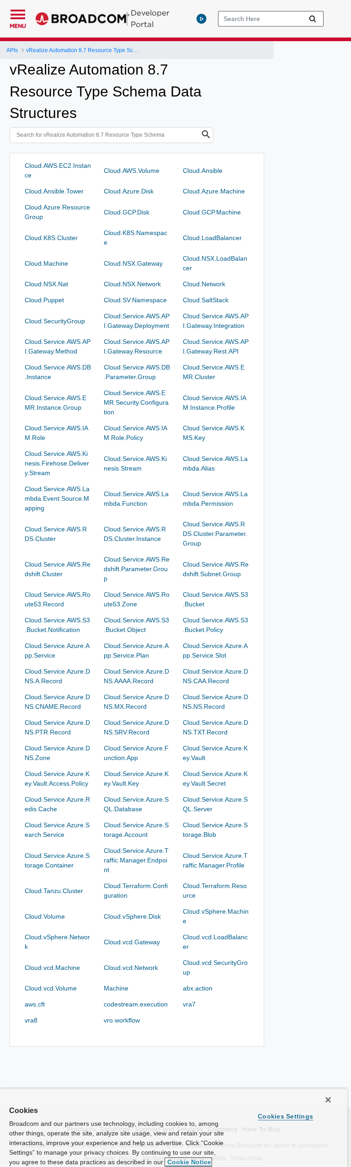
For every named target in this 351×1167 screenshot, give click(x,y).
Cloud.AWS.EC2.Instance (58, 170)
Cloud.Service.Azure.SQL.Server (215, 804)
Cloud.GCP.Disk (126, 212)
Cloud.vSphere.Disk (132, 916)
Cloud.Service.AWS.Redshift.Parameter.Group (137, 569)
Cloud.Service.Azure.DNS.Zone (57, 752)
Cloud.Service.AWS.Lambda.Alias (215, 463)
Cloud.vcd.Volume (51, 988)
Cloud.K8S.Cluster (51, 237)
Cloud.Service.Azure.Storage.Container (57, 860)
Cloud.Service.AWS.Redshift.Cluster (57, 569)
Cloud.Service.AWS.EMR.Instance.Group (55, 402)
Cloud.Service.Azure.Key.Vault (215, 752)
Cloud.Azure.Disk (129, 191)
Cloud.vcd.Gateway (132, 942)
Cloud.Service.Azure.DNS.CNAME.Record (57, 701)
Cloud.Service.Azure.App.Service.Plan (136, 650)
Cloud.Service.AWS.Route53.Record (57, 599)
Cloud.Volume (45, 916)
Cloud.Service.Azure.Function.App (136, 752)
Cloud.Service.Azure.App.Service (57, 650)
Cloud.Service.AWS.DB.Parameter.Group (137, 372)
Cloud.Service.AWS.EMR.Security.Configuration (136, 402)
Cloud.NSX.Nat (46, 284)
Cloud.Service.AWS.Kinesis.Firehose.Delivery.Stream (57, 463)
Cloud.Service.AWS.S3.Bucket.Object (136, 624)
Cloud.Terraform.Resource (215, 890)
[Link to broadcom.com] (82, 19)
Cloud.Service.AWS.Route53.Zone (137, 599)
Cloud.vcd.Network (131, 967)
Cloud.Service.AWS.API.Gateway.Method (57, 346)
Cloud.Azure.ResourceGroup (57, 211)
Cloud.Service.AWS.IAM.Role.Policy (135, 432)
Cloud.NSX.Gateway (133, 263)
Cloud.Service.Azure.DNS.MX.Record (136, 701)
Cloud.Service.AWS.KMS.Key (214, 432)
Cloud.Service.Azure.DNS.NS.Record (215, 701)
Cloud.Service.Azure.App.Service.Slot (215, 650)
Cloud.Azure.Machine (214, 191)
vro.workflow (122, 1020)
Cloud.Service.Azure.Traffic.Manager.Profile (215, 860)
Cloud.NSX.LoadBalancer (215, 263)
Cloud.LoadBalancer (212, 237)
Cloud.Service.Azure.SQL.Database (136, 804)
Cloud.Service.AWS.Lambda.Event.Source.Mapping (57, 498)
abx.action (198, 988)
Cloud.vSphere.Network (57, 941)
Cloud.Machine (46, 263)
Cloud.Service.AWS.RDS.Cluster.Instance (135, 533)
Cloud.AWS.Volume (132, 170)
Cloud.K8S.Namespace (135, 237)
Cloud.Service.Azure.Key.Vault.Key (136, 778)
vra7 (189, 1004)
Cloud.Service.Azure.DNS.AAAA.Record (136, 676)
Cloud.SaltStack (206, 300)
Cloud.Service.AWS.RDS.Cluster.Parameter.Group (215, 533)
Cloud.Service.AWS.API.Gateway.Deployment (137, 320)
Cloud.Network (204, 284)
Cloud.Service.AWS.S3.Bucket (215, 599)
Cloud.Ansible (203, 170)
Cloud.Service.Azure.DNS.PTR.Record (57, 727)
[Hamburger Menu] (18, 13)
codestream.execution (136, 1004)
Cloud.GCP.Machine (212, 212)
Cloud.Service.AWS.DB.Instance (58, 372)
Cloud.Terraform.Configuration (136, 890)
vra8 (31, 1020)
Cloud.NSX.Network (132, 284)
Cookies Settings (285, 1116)
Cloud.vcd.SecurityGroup (215, 967)
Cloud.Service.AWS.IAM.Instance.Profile (214, 402)
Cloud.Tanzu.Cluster (54, 890)
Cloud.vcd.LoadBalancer (215, 941)
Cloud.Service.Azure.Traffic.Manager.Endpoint (136, 860)
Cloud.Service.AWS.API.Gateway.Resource (137, 346)
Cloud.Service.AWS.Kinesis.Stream (135, 463)
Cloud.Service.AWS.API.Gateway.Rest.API (216, 346)
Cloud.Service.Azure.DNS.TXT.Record (215, 727)
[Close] (328, 1100)
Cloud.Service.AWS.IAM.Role (56, 432)
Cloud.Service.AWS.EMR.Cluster (214, 372)
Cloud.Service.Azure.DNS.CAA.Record (215, 676)
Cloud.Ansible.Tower (54, 191)
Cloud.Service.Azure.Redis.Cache (57, 804)
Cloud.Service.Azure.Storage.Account (136, 829)
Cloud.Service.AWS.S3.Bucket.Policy (215, 624)
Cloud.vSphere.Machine (216, 916)
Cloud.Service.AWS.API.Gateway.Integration (216, 320)
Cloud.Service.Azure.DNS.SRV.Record (136, 727)
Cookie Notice (188, 1162)
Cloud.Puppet (44, 300)
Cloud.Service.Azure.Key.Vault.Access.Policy (57, 778)
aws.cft (35, 1004)
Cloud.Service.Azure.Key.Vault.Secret (215, 778)
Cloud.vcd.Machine (52, 967)
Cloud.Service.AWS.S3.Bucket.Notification (57, 624)
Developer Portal (150, 18)
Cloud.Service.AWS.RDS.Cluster (56, 533)
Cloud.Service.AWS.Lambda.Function (136, 498)
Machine (116, 988)
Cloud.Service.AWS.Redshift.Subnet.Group (216, 569)
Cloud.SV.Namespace (135, 300)
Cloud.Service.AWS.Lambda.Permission (215, 498)
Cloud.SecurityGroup (55, 321)
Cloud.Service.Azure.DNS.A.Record (57, 676)
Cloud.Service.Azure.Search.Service (57, 829)
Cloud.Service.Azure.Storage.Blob (215, 829)
